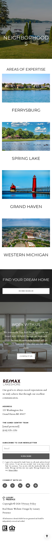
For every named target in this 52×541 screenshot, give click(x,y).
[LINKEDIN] (20, 485)
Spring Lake (26, 158)
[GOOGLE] (35, 485)
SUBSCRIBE (26, 456)
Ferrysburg (26, 110)
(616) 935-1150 (10, 430)
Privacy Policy (13, 470)
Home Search (26, 291)
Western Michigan (26, 254)
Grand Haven (26, 206)
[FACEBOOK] (5, 485)
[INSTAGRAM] (12, 485)
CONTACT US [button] (26, 356)
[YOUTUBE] (28, 485)
